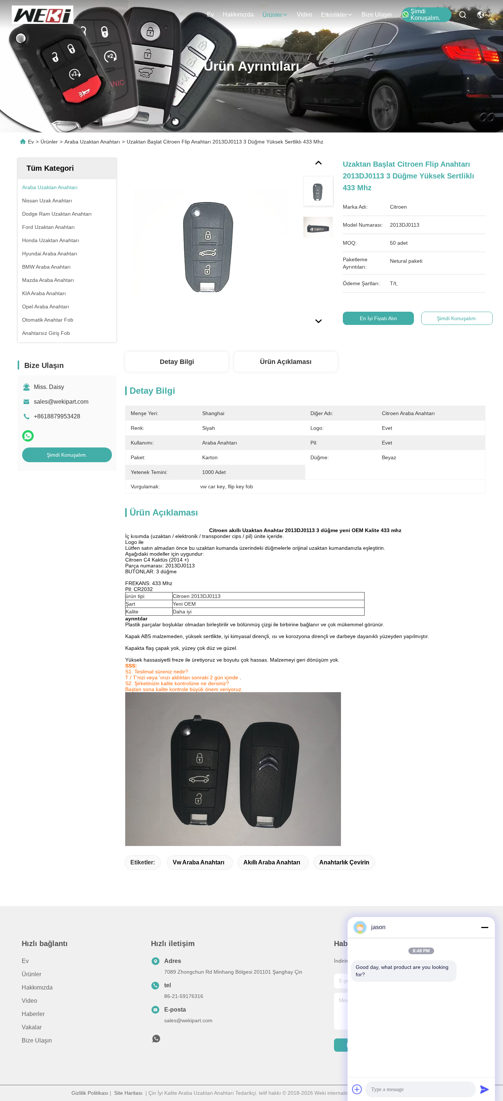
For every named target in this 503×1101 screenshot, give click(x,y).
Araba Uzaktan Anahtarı (92, 142)
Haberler (33, 1014)
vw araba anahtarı (198, 862)
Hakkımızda (238, 14)
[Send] (484, 1089)
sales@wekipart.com (61, 402)
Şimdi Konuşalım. (425, 14)
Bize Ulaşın (377, 14)
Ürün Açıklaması (286, 361)
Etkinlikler (334, 15)
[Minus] (484, 927)
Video (304, 14)
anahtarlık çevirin (344, 862)
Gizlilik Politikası (89, 1093)
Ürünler (272, 15)
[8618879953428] (156, 1041)
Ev (210, 14)
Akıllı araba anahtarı (271, 862)
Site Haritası (128, 1093)
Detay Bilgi (177, 361)
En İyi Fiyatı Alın (378, 318)
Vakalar (32, 1027)
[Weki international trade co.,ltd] (42, 15)
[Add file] (357, 1089)
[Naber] (28, 436)
